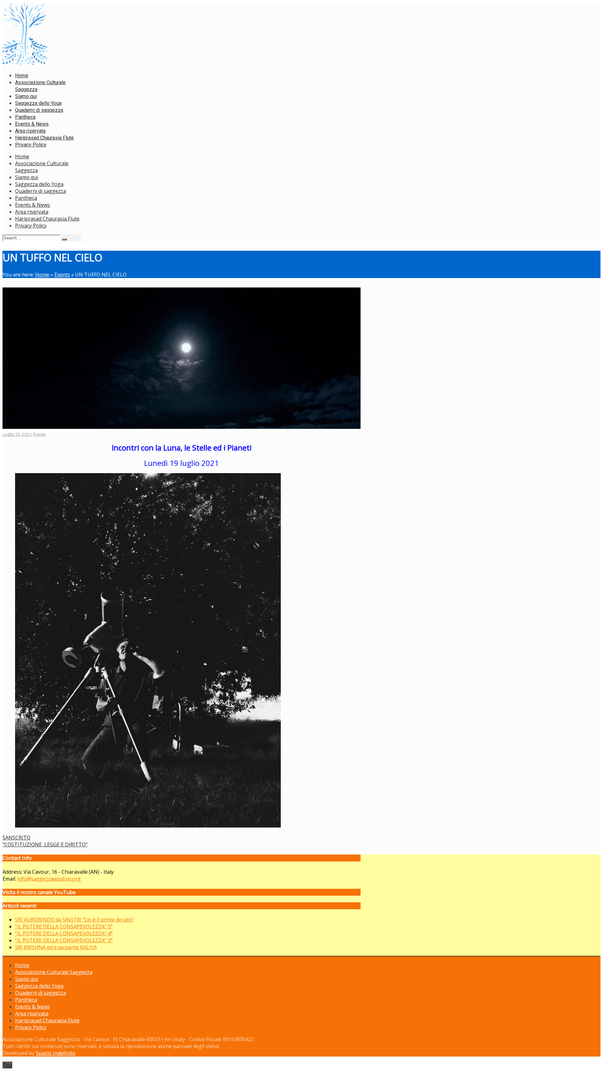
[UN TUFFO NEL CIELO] (182, 426)
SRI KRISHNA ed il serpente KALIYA (56, 947)
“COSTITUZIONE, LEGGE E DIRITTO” (45, 844)
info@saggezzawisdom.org (49, 878)
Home (22, 156)
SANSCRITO (16, 837)
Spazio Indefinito (55, 1053)
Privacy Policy (30, 225)
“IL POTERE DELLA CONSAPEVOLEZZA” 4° (64, 933)
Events (62, 274)
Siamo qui (26, 177)
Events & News (32, 204)
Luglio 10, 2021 (17, 434)
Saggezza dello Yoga (39, 184)
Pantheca (26, 197)
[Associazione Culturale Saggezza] (25, 63)
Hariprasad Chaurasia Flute (47, 218)
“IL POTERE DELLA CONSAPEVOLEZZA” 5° (64, 926)
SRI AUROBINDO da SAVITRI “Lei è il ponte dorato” (74, 919)
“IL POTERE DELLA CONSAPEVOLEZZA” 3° (64, 940)
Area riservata (31, 211)
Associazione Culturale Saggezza (53, 972)
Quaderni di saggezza (40, 191)
